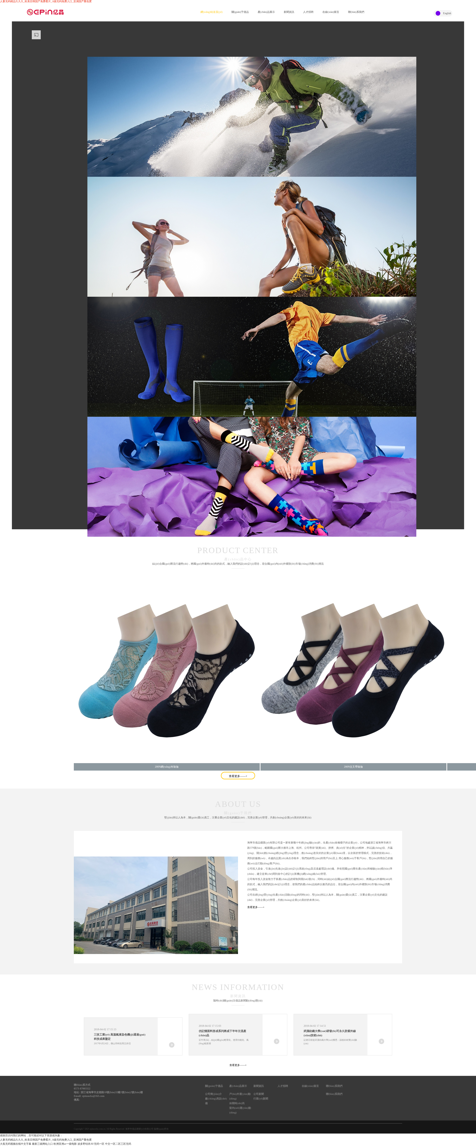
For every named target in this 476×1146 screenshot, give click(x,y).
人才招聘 (308, 12)
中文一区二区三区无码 (118, 1143)
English (447, 13)
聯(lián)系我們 (356, 12)
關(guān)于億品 (240, 12)
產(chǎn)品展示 (266, 12)
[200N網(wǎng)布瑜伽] (167, 670)
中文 (438, 13)
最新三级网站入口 (42, 1143)
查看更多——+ (238, 776)
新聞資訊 (289, 12)
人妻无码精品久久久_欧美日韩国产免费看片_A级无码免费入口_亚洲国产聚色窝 (46, 1)
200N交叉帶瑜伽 (353, 766)
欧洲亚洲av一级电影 (65, 1143)
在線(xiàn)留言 (330, 12)
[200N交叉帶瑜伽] (353, 670)
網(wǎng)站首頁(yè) (211, 12)
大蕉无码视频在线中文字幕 (15, 1143)
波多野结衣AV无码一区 (91, 1143)
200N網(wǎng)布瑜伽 (166, 766)
